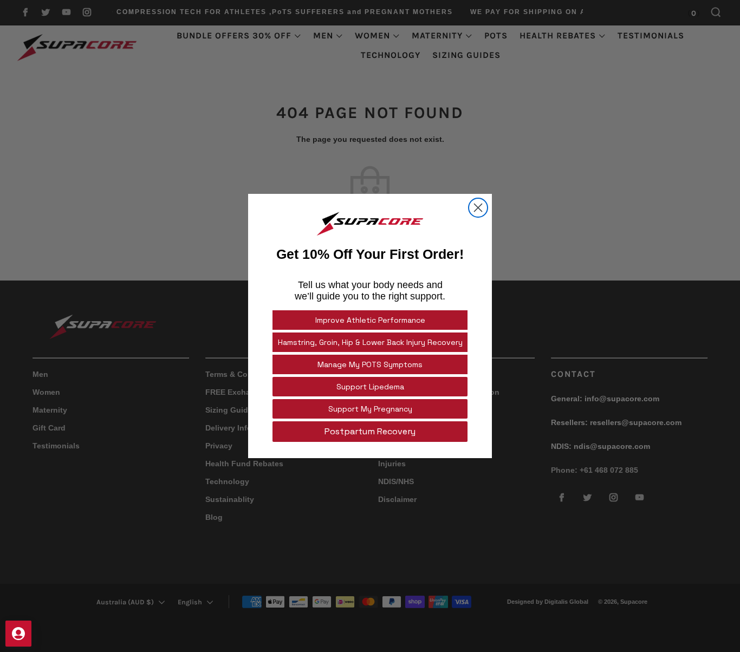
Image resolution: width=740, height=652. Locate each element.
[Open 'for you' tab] (18, 634)
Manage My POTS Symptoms (370, 364)
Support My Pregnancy (370, 409)
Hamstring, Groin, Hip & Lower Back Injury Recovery (370, 342)
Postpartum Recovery (370, 431)
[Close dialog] (478, 207)
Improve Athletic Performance (370, 320)
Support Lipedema (370, 387)
